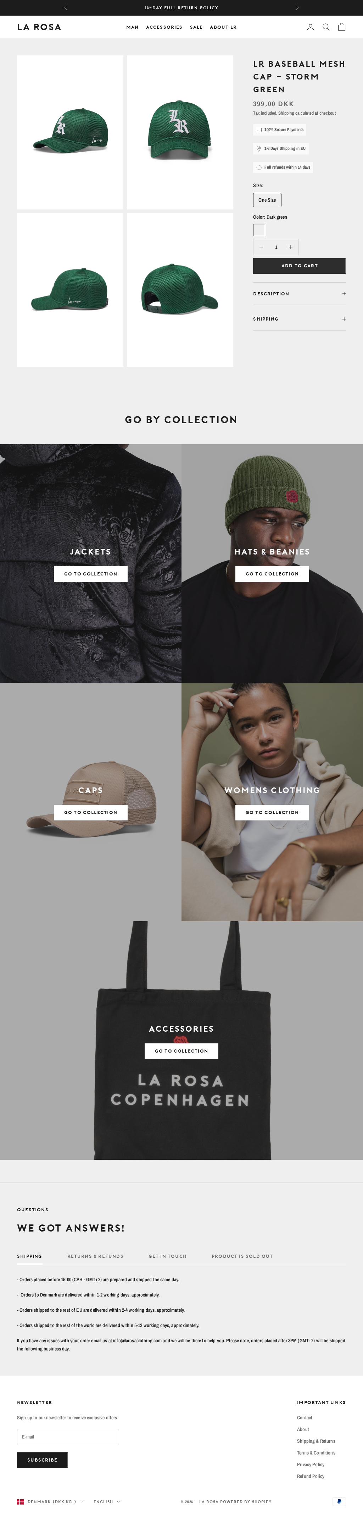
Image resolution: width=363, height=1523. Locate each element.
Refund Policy (310, 1476)
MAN (132, 26)
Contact (304, 1417)
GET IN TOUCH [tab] (168, 1256)
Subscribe (42, 1459)
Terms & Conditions (316, 1453)
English (103, 1501)
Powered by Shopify (246, 1501)
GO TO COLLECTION (91, 573)
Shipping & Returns (316, 1441)
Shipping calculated (296, 113)
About (303, 1429)
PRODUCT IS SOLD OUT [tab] (242, 1256)
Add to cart (299, 265)
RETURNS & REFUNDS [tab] (95, 1256)
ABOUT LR (223, 26)
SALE (196, 26)
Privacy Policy (310, 1464)
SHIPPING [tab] (30, 1256)
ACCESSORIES (164, 26)
